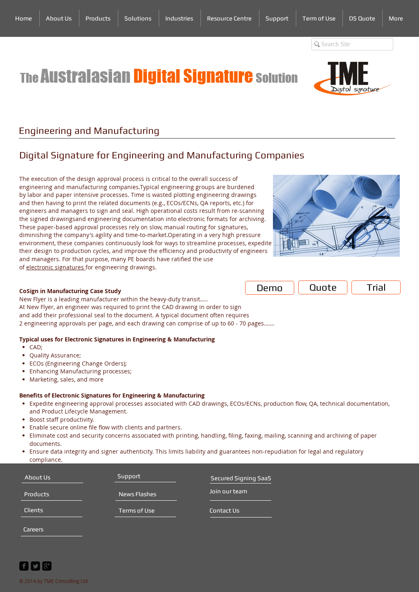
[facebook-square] (24, 566)
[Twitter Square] (35, 566)
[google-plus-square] (47, 566)
